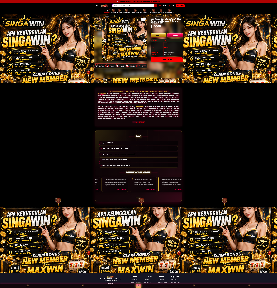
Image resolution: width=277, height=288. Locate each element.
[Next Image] (144, 41)
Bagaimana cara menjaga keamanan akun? (115, 159)
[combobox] (133, 5)
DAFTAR (175, 35)
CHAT (249, 286)
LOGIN (158, 35)
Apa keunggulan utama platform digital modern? (117, 165)
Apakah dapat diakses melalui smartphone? (115, 148)
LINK (194, 286)
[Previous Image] (104, 41)
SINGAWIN (167, 60)
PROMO (27, 286)
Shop (96, 5)
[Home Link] (105, 5)
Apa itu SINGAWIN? (108, 142)
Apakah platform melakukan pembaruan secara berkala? (119, 154)
